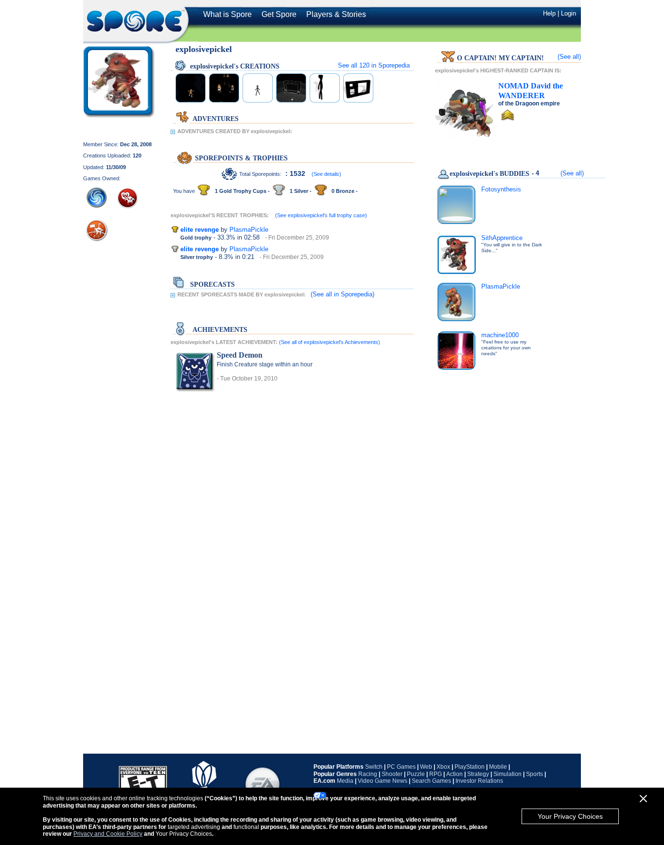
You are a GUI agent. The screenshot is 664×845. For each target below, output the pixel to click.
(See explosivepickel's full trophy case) (321, 215)
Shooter (392, 774)
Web (426, 766)
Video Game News (382, 780)
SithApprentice (502, 237)
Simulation (507, 774)
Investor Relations (479, 780)
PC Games (401, 766)
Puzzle (416, 774)
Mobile (498, 766)
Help (549, 13)
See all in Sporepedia (374, 65)
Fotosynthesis (501, 189)
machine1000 (500, 335)
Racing (367, 774)
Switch (374, 766)
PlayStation (469, 766)
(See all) (569, 56)
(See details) (326, 174)
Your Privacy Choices (570, 816)
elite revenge (199, 229)
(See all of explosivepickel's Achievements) (329, 342)
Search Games (431, 780)
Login (568, 13)
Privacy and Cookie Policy (107, 833)
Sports (534, 774)
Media (345, 780)
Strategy (478, 774)
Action (454, 774)
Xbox (443, 766)
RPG (435, 774)
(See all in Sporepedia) (342, 294)
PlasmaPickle (248, 229)
